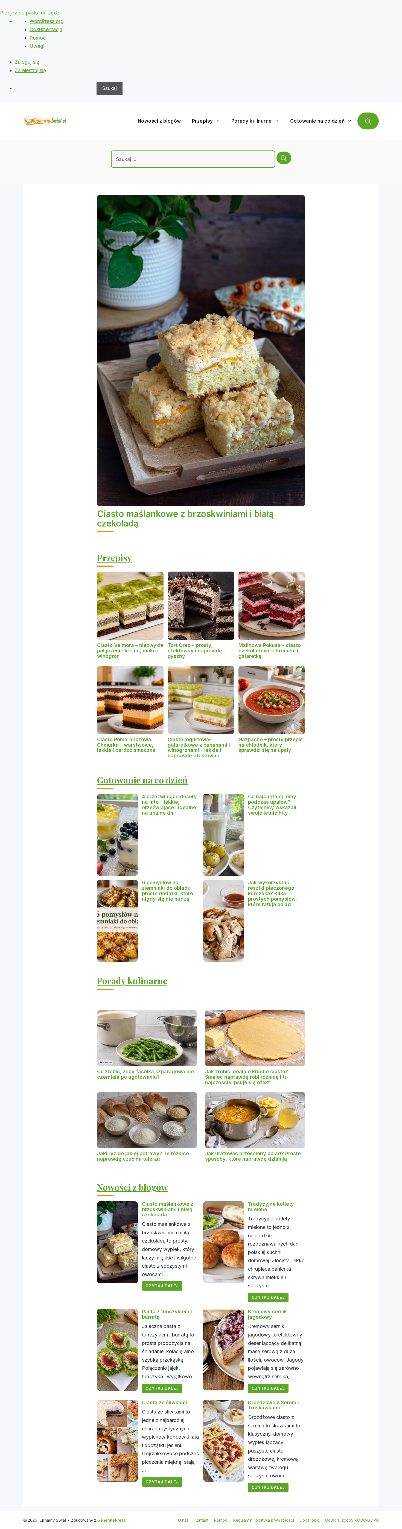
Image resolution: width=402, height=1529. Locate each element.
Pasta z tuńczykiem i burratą (167, 1314)
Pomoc (38, 38)
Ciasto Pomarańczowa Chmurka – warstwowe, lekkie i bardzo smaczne (126, 745)
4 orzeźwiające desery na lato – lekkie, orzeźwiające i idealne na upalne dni (169, 804)
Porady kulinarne (251, 121)
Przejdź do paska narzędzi (30, 13)
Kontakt (201, 1520)
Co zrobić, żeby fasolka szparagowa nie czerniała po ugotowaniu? (145, 1074)
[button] (368, 121)
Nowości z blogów (159, 121)
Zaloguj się (27, 62)
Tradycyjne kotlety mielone (271, 1206)
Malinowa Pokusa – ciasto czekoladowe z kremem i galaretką (269, 650)
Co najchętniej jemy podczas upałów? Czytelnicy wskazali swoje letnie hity (272, 804)
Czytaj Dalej (162, 1285)
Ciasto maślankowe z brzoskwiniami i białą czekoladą (185, 518)
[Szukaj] (283, 158)
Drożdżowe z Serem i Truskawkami (273, 1405)
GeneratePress (111, 1520)
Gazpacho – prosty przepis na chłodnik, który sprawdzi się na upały (270, 745)
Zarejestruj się (30, 70)
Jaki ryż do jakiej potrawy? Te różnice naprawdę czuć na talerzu (143, 1156)
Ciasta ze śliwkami (164, 1402)
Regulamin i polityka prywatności (263, 1520)
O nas (183, 1520)
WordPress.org (46, 21)
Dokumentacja (46, 29)
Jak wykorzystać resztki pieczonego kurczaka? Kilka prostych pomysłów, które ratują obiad (272, 893)
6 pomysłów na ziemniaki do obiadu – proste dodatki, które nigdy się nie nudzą (168, 890)
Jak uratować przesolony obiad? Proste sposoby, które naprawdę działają (253, 1156)
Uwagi (37, 46)
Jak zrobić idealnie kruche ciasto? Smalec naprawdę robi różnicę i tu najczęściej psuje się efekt (246, 1077)
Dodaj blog (309, 1520)
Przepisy (202, 121)
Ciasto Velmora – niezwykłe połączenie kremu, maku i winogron (130, 650)
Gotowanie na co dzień (317, 121)
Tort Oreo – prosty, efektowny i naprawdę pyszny (195, 650)
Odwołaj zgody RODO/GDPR (352, 1520)
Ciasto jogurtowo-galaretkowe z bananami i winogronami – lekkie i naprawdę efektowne (199, 747)
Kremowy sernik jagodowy (267, 1314)
